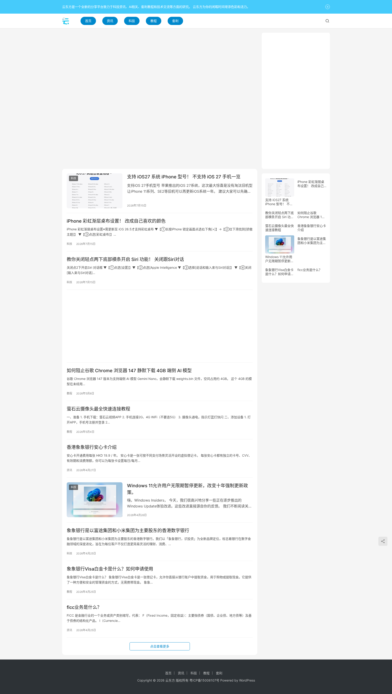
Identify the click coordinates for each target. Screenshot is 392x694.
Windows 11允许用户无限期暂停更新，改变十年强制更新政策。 (187, 489)
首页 (88, 21)
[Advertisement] (159, 64)
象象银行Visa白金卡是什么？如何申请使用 (110, 569)
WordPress (247, 680)
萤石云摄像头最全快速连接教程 (98, 409)
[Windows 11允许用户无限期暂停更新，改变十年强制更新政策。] (94, 499)
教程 (153, 21)
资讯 (110, 21)
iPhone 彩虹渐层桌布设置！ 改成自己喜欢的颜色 (116, 221)
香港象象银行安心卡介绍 (92, 447)
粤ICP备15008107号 (204, 680)
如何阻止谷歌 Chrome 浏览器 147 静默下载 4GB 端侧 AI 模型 (129, 370)
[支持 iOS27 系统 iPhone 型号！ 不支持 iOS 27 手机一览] (94, 190)
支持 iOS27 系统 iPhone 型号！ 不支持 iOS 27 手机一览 (183, 177)
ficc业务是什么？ (84, 607)
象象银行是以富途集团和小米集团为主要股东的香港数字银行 (128, 530)
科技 (132, 21)
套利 (175, 21)
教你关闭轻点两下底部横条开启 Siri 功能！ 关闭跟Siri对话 (125, 259)
